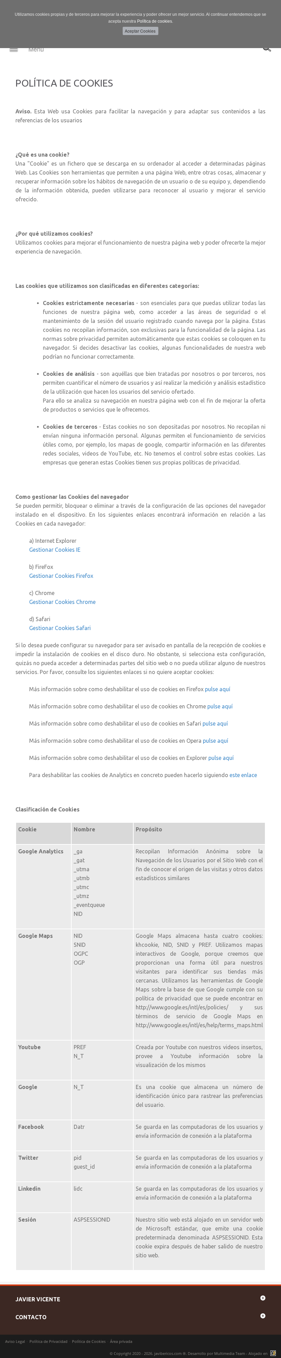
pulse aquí (217, 689)
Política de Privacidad (48, 1341)
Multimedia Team (229, 1353)
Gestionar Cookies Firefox (61, 576)
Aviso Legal (15, 1341)
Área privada (121, 1341)
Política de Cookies (89, 1341)
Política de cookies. (155, 21)
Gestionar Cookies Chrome (62, 602)
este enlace (243, 775)
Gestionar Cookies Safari (60, 628)
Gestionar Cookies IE (55, 550)
